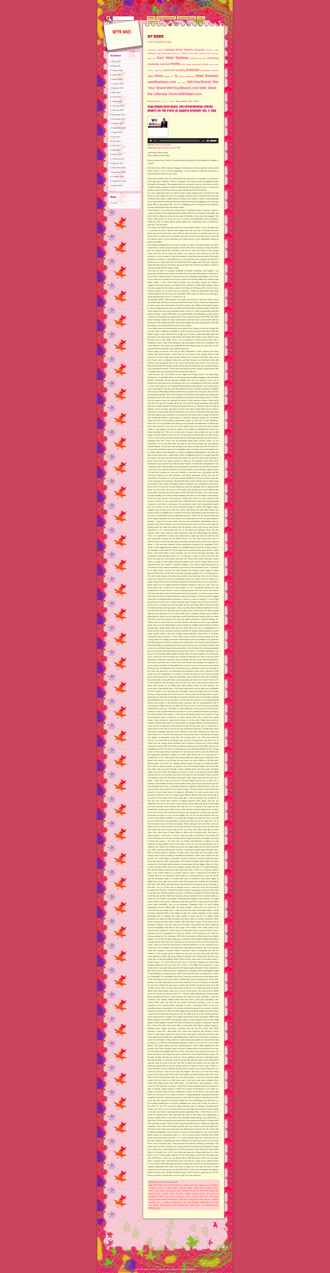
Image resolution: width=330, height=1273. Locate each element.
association (152, 50)
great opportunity (213, 53)
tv (176, 76)
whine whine (181, 82)
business (200, 49)
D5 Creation (171, 1269)
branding (170, 49)
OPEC (161, 1196)
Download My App (186, 18)
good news (171, 1191)
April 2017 (116, 150)
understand (190, 76)
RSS (178, 148)
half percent (194, 1191)
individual (193, 58)
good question (182, 1191)
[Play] (151, 140)
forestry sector (212, 1188)
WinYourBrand (199, 82)
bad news (194, 1185)
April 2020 (116, 75)
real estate (213, 1196)
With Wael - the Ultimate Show (204, 1205)
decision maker (176, 53)
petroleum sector (183, 1196)
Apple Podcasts (163, 148)
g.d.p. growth (160, 1191)
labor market (161, 1194)
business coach (212, 50)
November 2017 (119, 119)
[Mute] (208, 140)
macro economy (176, 1194)
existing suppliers (193, 53)
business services (156, 1188)
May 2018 (116, 92)
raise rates (203, 1196)
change (158, 53)
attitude (160, 50)
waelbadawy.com (162, 82)
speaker (167, 76)
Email (173, 148)
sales (151, 76)
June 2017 (116, 141)
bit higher (214, 1185)
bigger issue (204, 1185)
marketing (212, 58)
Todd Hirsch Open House (199, 1199)
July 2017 (116, 137)
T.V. (172, 76)
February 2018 (118, 106)
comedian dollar (185, 1188)
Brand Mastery (184, 49)
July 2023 (116, 66)
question (215, 70)
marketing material (158, 64)
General (160, 1182)
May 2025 (116, 61)
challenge (151, 53)
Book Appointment (166, 18)
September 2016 (119, 181)
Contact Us (153, 21)
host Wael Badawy (173, 57)
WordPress (191, 1269)
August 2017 (117, 132)
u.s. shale (165, 1202)
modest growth (198, 1194)
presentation (205, 70)
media (175, 63)
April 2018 (116, 97)
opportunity (196, 64)
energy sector (199, 1188)
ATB (155, 1185)
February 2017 (118, 159)
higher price (152, 58)
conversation (166, 53)
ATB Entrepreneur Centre (178, 1185)
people (205, 64)
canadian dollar (171, 1188)
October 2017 (118, 123)
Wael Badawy (207, 76)
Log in (114, 203)
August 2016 (117, 185)
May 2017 (116, 145)
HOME (151, 18)
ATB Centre (162, 1185)
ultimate (181, 76)
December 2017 (119, 115)
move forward (186, 64)
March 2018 (117, 101)
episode (184, 53)
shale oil (152, 1199)
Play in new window (163, 145)
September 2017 (119, 128)
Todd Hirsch (183, 1199)
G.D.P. (151, 1191)
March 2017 (117, 154)
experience (203, 53)
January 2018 (118, 110)
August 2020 (117, 70)
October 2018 (118, 88)
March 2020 (117, 79)
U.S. (158, 1202)
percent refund (213, 64)
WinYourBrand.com (183, 88)
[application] (183, 140)
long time (202, 58)
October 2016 (118, 176)
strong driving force (170, 1199)
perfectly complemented (155, 70)
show (158, 76)
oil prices (211, 1194)
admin (165, 101)
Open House (170, 1196)
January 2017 (118, 163)
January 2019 (118, 84)
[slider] (213, 140)
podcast (192, 70)
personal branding (174, 70)
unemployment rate (178, 1202)
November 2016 (119, 172)
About (201, 18)
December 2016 (119, 168)
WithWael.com (190, 94)
